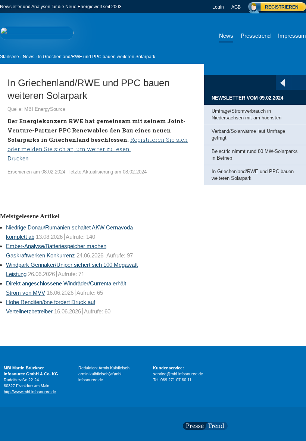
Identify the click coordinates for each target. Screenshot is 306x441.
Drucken (17, 158)
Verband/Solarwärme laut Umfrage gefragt (248, 135)
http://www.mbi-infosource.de (30, 392)
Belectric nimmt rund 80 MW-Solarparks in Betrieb (255, 155)
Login (218, 7)
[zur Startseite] (37, 32)
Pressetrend (256, 35)
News (226, 35)
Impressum (292, 35)
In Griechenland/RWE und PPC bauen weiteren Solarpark (253, 175)
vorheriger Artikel (282, 83)
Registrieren (282, 7)
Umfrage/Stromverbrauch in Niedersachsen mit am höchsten (248, 115)
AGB (236, 7)
